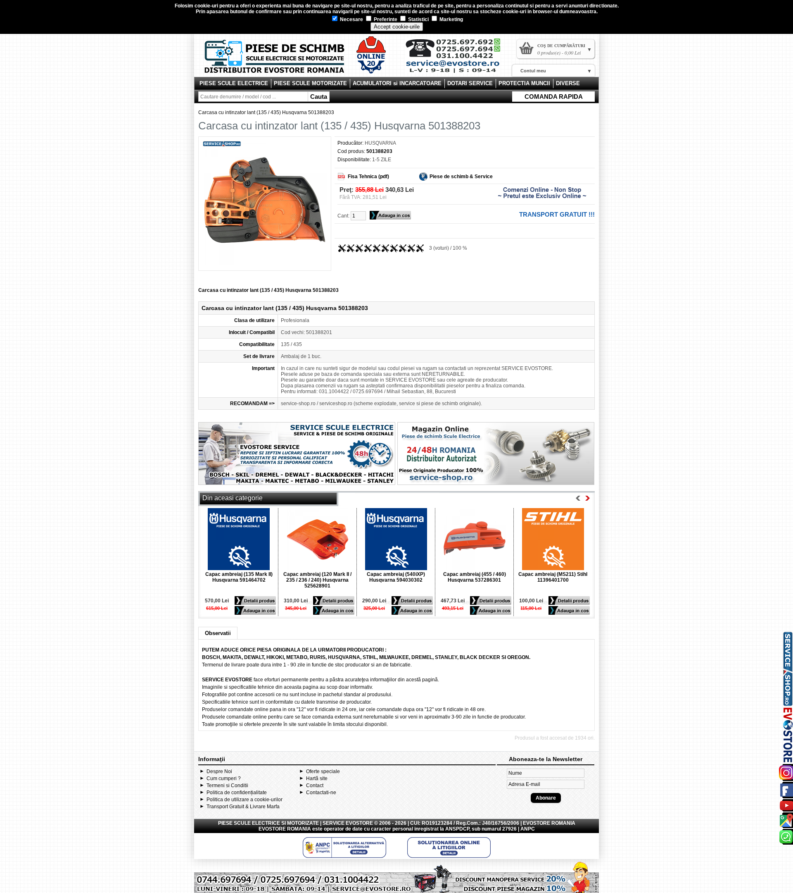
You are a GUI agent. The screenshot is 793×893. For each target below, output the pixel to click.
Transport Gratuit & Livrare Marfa (243, 806)
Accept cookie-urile (397, 27)
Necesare (351, 19)
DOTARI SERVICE (470, 83)
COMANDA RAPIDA (554, 96)
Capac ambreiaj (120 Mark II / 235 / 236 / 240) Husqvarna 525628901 (317, 580)
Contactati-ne (321, 792)
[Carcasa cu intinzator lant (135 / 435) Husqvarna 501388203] (265, 263)
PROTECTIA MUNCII (524, 83)
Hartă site (317, 778)
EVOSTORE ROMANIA (285, 829)
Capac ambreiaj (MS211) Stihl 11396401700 (552, 577)
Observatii (218, 633)
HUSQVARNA (380, 143)
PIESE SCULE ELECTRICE (233, 83)
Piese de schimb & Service (461, 176)
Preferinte (385, 19)
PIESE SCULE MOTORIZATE (310, 83)
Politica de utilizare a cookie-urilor (245, 799)
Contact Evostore (456, 58)
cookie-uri (206, 6)
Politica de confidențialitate (237, 792)
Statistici (418, 19)
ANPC (527, 829)
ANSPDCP (457, 829)
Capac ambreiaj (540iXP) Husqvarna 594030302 (396, 577)
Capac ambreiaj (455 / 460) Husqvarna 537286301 (474, 577)
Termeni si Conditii (227, 785)
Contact (314, 785)
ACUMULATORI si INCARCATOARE (397, 83)
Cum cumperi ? (224, 778)
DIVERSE (568, 83)
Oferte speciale (323, 771)
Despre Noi (219, 771)
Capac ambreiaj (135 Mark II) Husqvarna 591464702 (239, 577)
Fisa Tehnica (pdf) (368, 176)
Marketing (450, 19)
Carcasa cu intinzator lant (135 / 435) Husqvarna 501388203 (266, 112)
